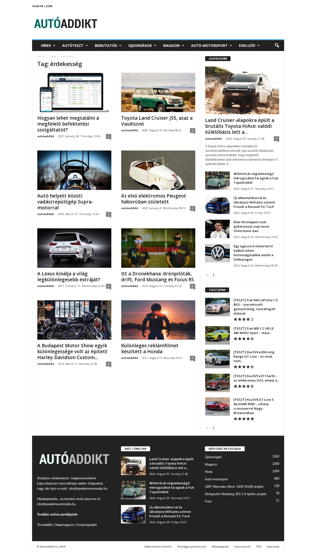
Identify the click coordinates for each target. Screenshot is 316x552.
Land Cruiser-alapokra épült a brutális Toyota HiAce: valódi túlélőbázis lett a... (239, 126)
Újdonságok (140, 45)
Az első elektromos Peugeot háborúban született (153, 199)
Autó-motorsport (209, 45)
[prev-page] (207, 275)
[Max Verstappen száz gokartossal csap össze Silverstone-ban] (217, 229)
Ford (208, 501)
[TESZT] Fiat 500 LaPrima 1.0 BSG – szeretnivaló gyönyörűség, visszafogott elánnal (255, 307)
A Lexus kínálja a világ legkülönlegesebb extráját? (68, 276)
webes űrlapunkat (90, 483)
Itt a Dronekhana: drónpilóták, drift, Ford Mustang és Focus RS (157, 276)
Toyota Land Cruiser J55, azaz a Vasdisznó (157, 121)
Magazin (171, 45)
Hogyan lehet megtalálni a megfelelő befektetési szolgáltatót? (68, 124)
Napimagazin (64, 525)
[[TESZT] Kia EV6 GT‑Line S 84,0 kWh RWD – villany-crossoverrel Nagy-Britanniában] (217, 406)
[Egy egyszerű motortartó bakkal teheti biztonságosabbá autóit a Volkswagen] (217, 253)
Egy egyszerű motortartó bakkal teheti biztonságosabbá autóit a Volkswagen (253, 253)
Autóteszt (72, 45)
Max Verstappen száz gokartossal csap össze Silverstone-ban (251, 226)
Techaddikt (45, 525)
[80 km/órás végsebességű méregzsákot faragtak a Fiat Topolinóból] (217, 180)
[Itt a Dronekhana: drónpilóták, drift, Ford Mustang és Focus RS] (158, 248)
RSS (259, 546)
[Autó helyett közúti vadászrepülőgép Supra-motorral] (74, 170)
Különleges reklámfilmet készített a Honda (149, 348)
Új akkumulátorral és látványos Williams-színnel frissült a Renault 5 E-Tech (254, 202)
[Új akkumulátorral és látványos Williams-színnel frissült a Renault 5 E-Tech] (217, 205)
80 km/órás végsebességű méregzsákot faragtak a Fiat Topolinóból (256, 178)
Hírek (46, 45)
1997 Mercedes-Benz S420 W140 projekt (234, 486)
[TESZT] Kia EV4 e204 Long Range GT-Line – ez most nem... (254, 356)
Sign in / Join (42, 6)
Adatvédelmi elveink (158, 546)
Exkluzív (247, 45)
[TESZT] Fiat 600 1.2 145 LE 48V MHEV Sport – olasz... (254, 330)
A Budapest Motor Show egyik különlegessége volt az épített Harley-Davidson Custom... (72, 351)
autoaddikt (45, 136)
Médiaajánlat (220, 546)
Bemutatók (106, 45)
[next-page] (213, 275)
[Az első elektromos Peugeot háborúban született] (158, 170)
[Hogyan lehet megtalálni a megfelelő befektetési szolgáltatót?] (74, 92)
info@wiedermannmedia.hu (88, 488)
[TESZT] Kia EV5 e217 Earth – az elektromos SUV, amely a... (256, 378)
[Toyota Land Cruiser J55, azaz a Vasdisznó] (158, 92)
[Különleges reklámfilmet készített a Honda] (158, 320)
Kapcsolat (273, 546)
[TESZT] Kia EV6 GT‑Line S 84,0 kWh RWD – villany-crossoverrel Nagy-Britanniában (254, 406)
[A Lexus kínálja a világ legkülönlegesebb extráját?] (74, 248)
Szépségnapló (87, 525)
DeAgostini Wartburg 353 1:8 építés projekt (235, 494)
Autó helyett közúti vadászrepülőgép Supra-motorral (65, 202)
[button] (276, 45)
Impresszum (242, 546)
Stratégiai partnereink (191, 546)
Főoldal (41, 56)
